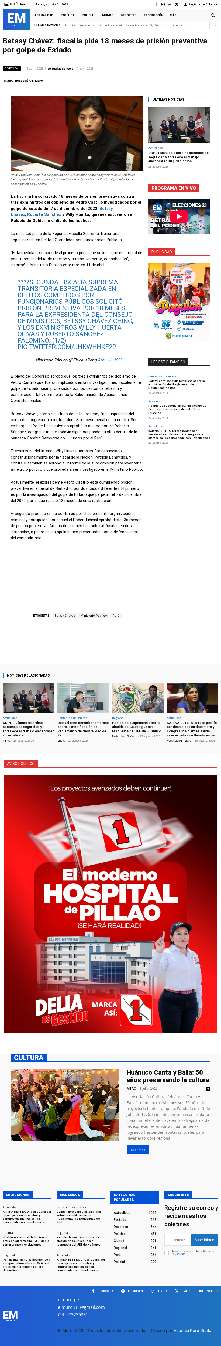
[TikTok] (170, 4)
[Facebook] (156, 4)
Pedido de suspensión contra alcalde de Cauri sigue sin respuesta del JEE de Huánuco (177, 409)
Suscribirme (204, 1240)
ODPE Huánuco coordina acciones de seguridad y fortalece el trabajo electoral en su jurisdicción (178, 157)
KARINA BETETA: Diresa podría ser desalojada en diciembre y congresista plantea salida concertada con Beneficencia (179, 434)
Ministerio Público (94, 615)
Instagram (135, 1291)
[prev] (206, 25)
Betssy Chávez (65, 615)
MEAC (6, 740)
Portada (12, 68)
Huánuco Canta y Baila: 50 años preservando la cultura (168, 1076)
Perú (115, 615)
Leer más (138, 1150)
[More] (128, 648)
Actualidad (155, 147)
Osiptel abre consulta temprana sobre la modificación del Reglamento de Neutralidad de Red (176, 384)
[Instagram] (163, 4)
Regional (154, 400)
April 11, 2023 (110, 360)
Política (8, 1232)
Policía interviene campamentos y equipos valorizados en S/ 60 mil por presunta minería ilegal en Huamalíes (26, 1265)
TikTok (162, 1291)
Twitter (186, 1291)
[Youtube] (201, 1291)
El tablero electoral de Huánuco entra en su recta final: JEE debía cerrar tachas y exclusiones (26, 1241)
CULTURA (28, 1057)
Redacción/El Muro (29, 80)
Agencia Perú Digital (193, 1330)
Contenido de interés (163, 376)
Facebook (106, 1291)
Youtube (212, 1291)
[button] (212, 15)
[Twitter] (176, 4)
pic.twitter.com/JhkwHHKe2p (67, 347)
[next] (215, 25)
